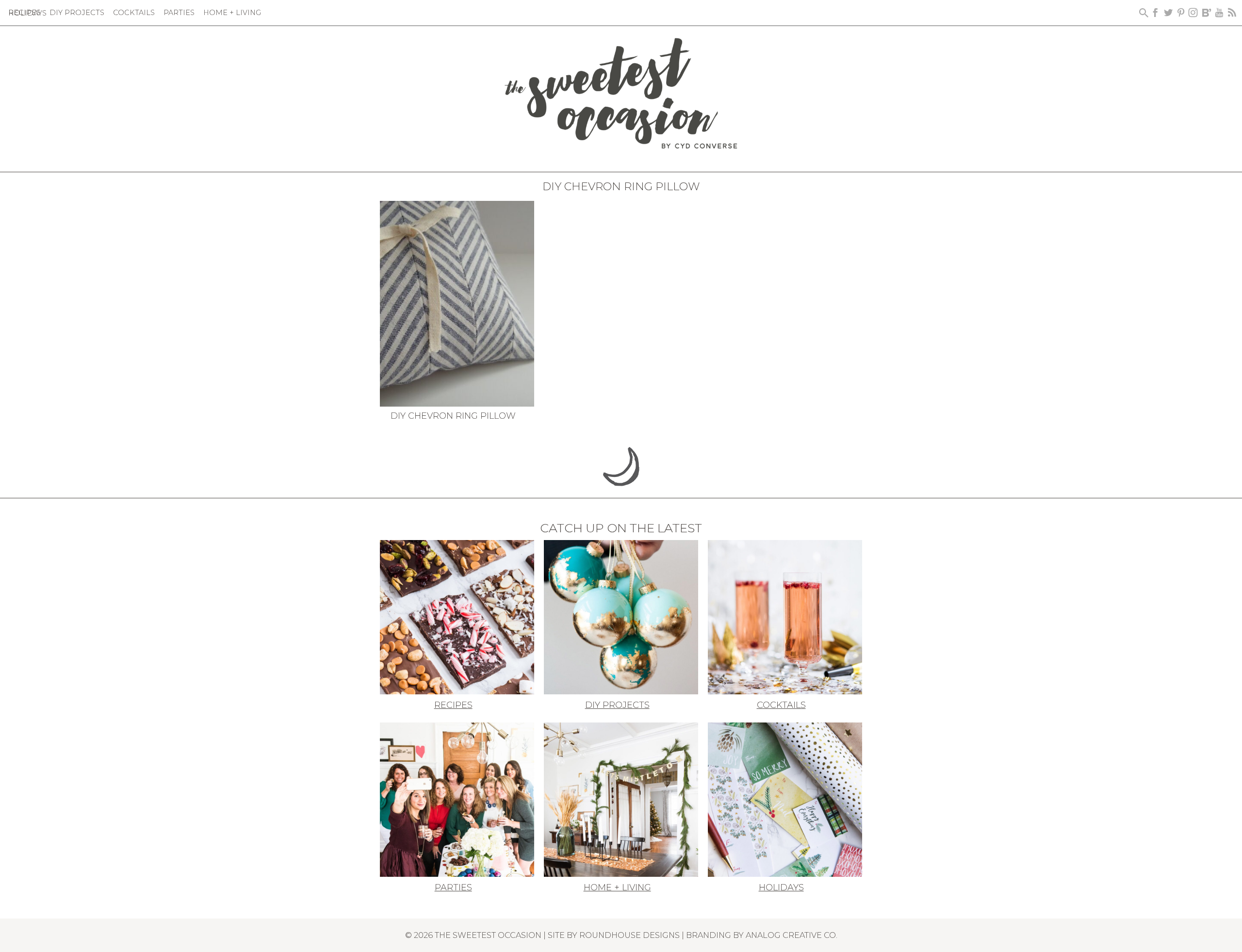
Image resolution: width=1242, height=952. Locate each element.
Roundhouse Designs (629, 935)
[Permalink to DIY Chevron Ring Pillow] (457, 303)
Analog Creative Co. (791, 935)
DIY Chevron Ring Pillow (453, 415)
